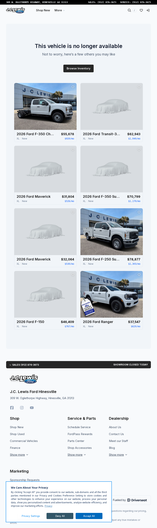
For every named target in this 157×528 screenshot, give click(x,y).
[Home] (15, 10)
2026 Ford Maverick (34, 196)
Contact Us (116, 434)
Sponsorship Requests (25, 480)
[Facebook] (12, 408)
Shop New (17, 427)
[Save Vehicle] (72, 86)
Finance (15, 448)
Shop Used (17, 434)
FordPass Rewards (80, 434)
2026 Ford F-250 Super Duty (102, 259)
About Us (115, 427)
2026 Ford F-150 (30, 322)
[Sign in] (148, 10)
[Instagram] (22, 408)
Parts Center (76, 441)
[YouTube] (32, 408)
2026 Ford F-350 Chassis (36, 134)
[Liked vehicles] (141, 10)
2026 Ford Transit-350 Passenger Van (102, 134)
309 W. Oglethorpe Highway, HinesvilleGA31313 (37, 2)
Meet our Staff (118, 441)
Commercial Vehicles (24, 441)
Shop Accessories (80, 448)
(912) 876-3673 (106, 2)
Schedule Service (79, 427)
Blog (112, 448)
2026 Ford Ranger (98, 322)
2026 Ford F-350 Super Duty (102, 196)
